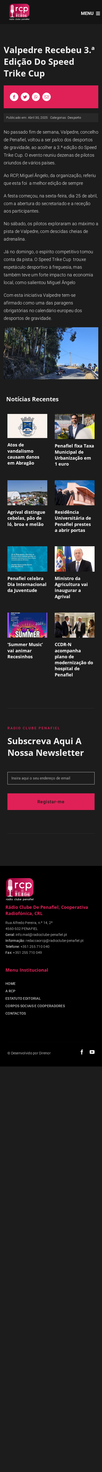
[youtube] (92, 1052)
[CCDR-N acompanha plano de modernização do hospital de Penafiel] (75, 625)
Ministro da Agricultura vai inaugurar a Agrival (71, 587)
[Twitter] (25, 96)
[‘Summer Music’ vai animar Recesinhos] (27, 625)
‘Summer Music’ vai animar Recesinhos (25, 650)
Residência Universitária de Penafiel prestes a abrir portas (73, 521)
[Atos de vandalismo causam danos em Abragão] (27, 426)
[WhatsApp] (36, 96)
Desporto (74, 117)
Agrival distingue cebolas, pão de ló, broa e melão (26, 518)
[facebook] (81, 1052)
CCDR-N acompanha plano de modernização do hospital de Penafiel (74, 659)
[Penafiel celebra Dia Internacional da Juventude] (27, 558)
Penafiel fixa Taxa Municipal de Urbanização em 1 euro (74, 455)
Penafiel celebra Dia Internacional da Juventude (27, 584)
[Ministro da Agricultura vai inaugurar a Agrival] (75, 558)
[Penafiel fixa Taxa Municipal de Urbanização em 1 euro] (75, 426)
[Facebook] (14, 96)
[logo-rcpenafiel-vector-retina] (19, 4)
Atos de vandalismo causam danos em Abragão (23, 454)
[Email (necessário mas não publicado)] (46, 96)
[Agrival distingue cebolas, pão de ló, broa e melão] (27, 492)
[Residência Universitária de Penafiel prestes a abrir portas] (75, 492)
